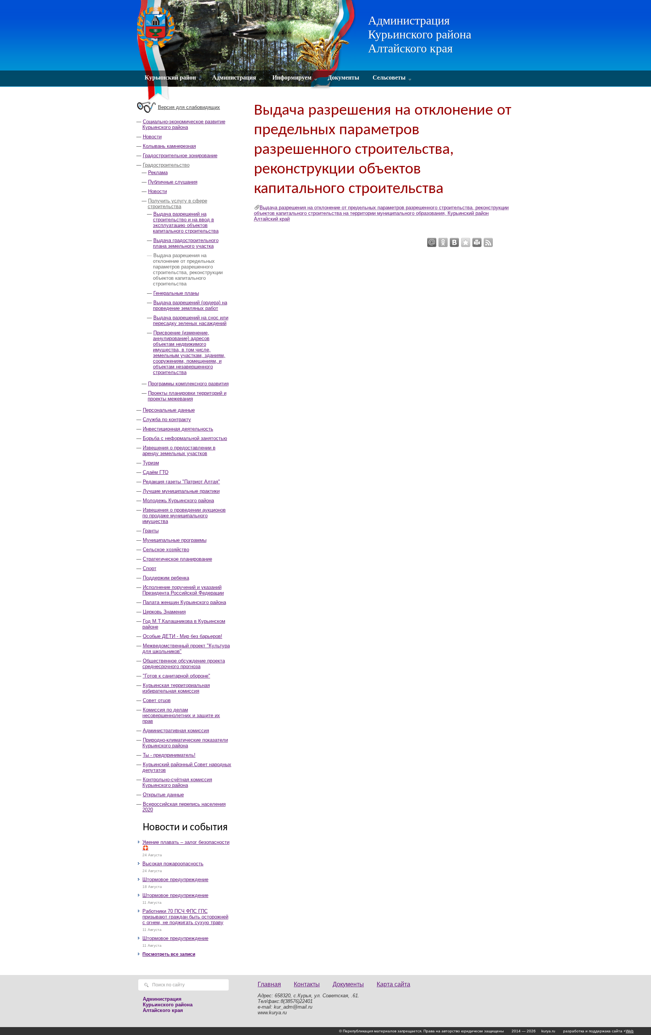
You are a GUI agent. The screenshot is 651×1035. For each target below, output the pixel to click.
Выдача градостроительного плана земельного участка (186, 243)
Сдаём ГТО (155, 472)
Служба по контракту (167, 419)
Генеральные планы (176, 293)
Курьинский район (170, 77)
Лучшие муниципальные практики (181, 491)
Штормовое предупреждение (175, 879)
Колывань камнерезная (169, 146)
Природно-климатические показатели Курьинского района (185, 742)
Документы (343, 77)
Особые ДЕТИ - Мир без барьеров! (182, 636)
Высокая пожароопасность (172, 863)
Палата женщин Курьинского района (184, 602)
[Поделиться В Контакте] (454, 242)
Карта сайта (393, 984)
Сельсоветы (389, 77)
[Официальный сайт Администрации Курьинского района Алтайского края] (247, 51)
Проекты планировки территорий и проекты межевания (187, 396)
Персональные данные (169, 410)
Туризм (151, 463)
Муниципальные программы (174, 540)
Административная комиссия (176, 730)
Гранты (151, 531)
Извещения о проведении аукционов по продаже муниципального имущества (184, 515)
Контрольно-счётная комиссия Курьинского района (177, 782)
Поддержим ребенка (166, 578)
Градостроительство (166, 165)
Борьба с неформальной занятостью (185, 438)
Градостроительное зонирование (180, 155)
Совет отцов (157, 700)
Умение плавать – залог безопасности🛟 (185, 845)
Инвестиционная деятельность (178, 429)
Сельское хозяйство (166, 549)
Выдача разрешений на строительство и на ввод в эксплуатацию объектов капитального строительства (186, 222)
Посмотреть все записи (168, 954)
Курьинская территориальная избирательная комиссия (176, 688)
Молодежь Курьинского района (178, 500)
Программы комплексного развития (188, 383)
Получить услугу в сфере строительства (177, 203)
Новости (152, 137)
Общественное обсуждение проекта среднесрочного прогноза (183, 663)
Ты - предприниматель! (169, 755)
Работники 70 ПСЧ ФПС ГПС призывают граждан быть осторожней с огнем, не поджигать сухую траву (185, 916)
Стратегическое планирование (177, 559)
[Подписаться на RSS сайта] (488, 242)
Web (630, 1031)
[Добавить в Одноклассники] (443, 242)
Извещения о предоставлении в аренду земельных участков (178, 450)
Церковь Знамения (164, 612)
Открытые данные (163, 794)
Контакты (307, 984)
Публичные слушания (172, 182)
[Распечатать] (476, 242)
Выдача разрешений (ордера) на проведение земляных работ (190, 305)
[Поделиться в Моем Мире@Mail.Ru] (431, 242)
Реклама (158, 172)
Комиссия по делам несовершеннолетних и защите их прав (181, 715)
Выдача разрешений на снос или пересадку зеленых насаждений (190, 320)
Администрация (234, 77)
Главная (269, 984)
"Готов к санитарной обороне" (176, 676)
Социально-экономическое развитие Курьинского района (183, 124)
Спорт (149, 568)
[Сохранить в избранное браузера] (465, 242)
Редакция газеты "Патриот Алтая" (181, 482)
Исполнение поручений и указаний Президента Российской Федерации (183, 590)
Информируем (292, 77)
